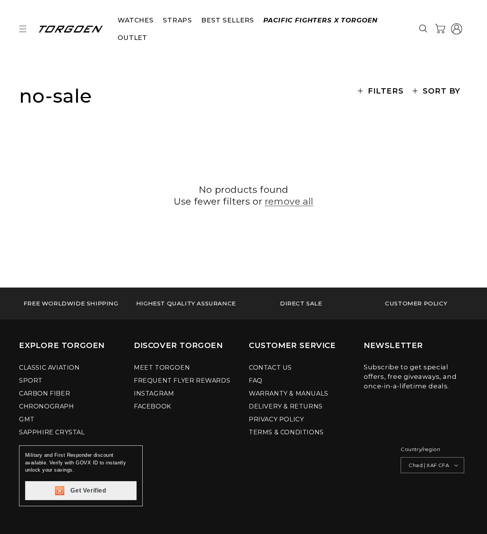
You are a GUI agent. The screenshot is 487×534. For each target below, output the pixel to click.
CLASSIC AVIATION (49, 367)
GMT (27, 419)
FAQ (256, 380)
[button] (22, 29)
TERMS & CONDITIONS (286, 432)
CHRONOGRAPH (46, 406)
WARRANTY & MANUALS (288, 393)
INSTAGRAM (154, 393)
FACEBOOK (152, 406)
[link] (71, 303)
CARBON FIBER (44, 393)
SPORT (31, 380)
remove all (289, 201)
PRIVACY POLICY (276, 419)
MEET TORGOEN (162, 367)
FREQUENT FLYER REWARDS (182, 380)
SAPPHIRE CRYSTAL (52, 432)
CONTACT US (270, 367)
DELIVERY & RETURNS (286, 406)
